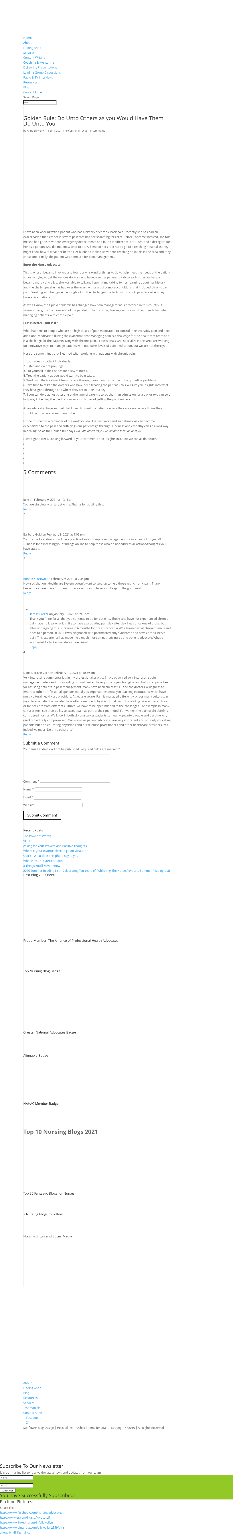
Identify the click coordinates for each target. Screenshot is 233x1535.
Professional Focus (76, 130)
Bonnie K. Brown (34, 579)
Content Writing (34, 58)
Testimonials (31, 1408)
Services (29, 53)
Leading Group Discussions (42, 73)
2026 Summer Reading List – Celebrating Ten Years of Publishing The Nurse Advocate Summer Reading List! (96, 871)
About (27, 43)
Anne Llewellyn (36, 130)
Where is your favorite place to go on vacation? (55, 851)
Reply (27, 509)
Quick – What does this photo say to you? (51, 856)
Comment (31, 782)
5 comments (97, 130)
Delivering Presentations (40, 67)
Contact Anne (32, 92)
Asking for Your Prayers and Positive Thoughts (55, 846)
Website (28, 805)
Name (28, 789)
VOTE (27, 841)
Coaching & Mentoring (38, 62)
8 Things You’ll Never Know (41, 866)
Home (27, 38)
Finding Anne (32, 48)
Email (28, 797)
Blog (26, 87)
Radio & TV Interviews (38, 77)
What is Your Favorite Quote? (43, 861)
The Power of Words (37, 836)
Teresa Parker (39, 614)
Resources (30, 82)
